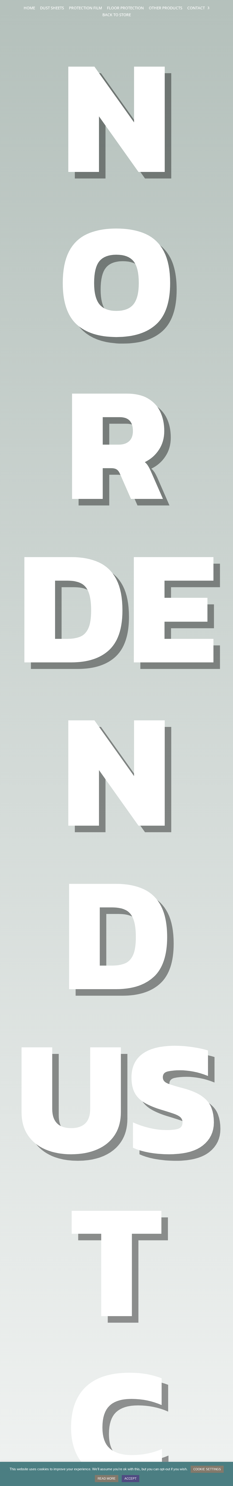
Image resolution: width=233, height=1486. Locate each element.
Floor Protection (125, 8)
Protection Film (85, 8)
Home (29, 8)
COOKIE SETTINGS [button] (207, 1469)
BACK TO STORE (116, 15)
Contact (196, 8)
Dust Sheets (52, 8)
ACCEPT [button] (130, 1478)
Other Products (165, 8)
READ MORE (107, 1478)
